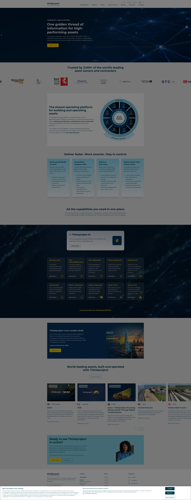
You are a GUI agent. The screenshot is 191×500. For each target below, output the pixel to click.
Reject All (169, 492)
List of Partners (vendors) (90, 493)
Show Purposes (170, 497)
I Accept (170, 488)
